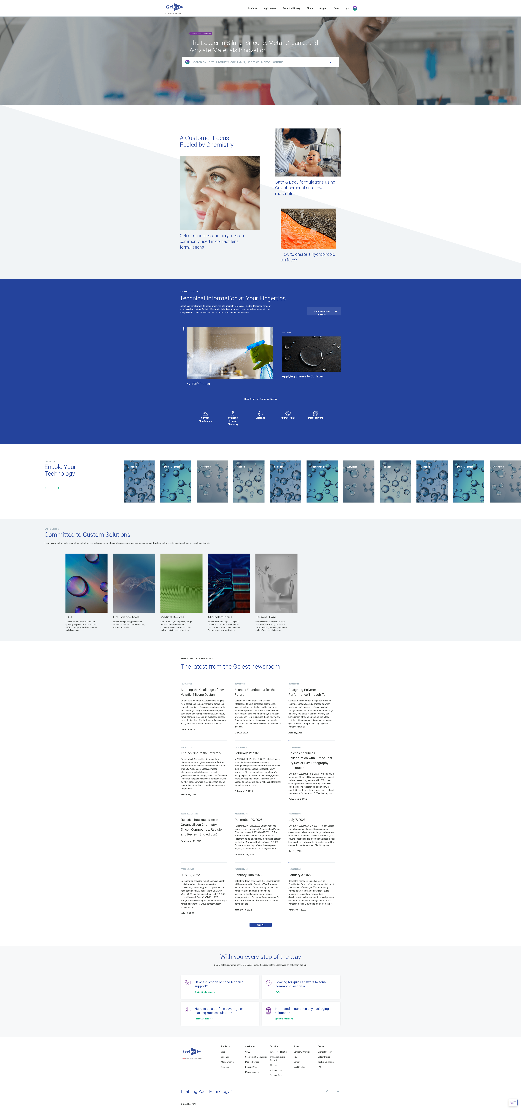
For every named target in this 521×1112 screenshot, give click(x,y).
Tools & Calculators (204, 1019)
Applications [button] (269, 8)
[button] (47, 488)
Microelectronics (252, 1072)
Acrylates (225, 1067)
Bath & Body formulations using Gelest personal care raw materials (305, 187)
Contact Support (325, 1052)
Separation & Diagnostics (256, 1057)
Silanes (224, 1052)
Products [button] (252, 8)
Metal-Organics (227, 1062)
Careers (297, 1062)
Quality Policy (299, 1067)
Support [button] (323, 8)
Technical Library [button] (291, 8)
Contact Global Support (205, 992)
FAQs (278, 992)
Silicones (260, 418)
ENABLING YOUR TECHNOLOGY (201, 33)
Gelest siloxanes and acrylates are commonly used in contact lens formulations (212, 241)
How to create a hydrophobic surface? (308, 257)
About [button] (310, 8)
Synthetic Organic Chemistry (233, 421)
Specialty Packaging (284, 1019)
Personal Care (315, 418)
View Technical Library (322, 312)
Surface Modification (205, 419)
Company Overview (302, 1052)
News (296, 1057)
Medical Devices (252, 1062)
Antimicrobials (288, 418)
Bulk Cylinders (324, 1057)
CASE (247, 1052)
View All (260, 925)
